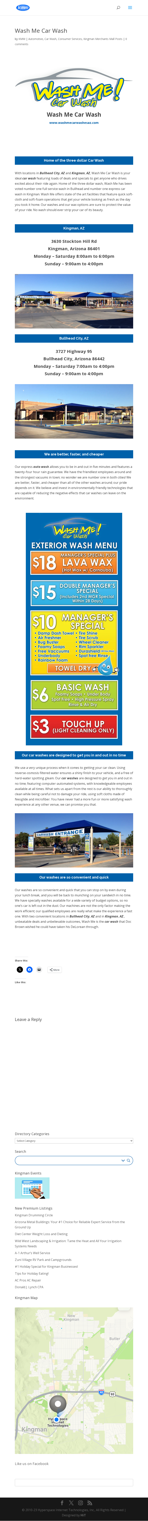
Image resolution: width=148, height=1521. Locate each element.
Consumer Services (70, 39)
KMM (21, 39)
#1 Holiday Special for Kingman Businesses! (46, 1266)
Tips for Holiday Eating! (32, 1273)
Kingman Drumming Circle (34, 1215)
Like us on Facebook (32, 1463)
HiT (83, 1515)
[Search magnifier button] (128, 1160)
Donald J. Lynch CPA (29, 1287)
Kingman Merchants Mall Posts (102, 39)
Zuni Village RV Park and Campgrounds (43, 1260)
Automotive (35, 39)
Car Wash (50, 39)
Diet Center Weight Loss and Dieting (41, 1234)
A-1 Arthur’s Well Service (32, 1253)
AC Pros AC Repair (28, 1280)
